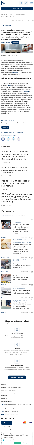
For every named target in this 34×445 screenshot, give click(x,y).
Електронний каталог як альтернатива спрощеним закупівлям (15, 170)
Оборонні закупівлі (7, 16)
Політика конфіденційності (9, 390)
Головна (4, 14)
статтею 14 (16, 73)
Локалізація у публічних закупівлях (19, 260)
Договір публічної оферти (8, 393)
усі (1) (5, 20)
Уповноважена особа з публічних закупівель (19, 221)
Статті (12, 14)
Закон (26, 91)
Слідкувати (15, 42)
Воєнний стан (6, 132)
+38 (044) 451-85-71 (6, 426)
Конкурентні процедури (19, 239)
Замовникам (20, 14)
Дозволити (17, 443)
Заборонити (26, 443)
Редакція (3, 237)
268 (9, 85)
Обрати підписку (17, 377)
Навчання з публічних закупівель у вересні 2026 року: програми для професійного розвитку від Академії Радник (21, 228)
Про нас (3, 384)
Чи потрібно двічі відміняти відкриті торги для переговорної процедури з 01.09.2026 (22, 305)
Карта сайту (4, 398)
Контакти (4, 395)
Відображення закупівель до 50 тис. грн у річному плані (20, 277)
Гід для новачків (17, 222)
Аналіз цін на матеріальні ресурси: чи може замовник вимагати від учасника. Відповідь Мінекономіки (16, 155)
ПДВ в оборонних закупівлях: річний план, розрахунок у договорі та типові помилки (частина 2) (16, 198)
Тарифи (6, 423)
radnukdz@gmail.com (7, 429)
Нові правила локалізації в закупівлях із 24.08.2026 (22, 265)
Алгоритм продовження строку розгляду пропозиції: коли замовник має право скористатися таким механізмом (22, 248)
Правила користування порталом (11, 387)
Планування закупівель (19, 274)
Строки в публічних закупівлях (21, 241)
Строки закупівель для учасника (22, 242)
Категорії (7, 26)
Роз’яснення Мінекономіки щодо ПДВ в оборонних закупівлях (15, 183)
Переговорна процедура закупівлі (19, 301)
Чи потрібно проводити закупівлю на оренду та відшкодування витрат (21, 291)
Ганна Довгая (6, 42)
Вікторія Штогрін (5, 257)
